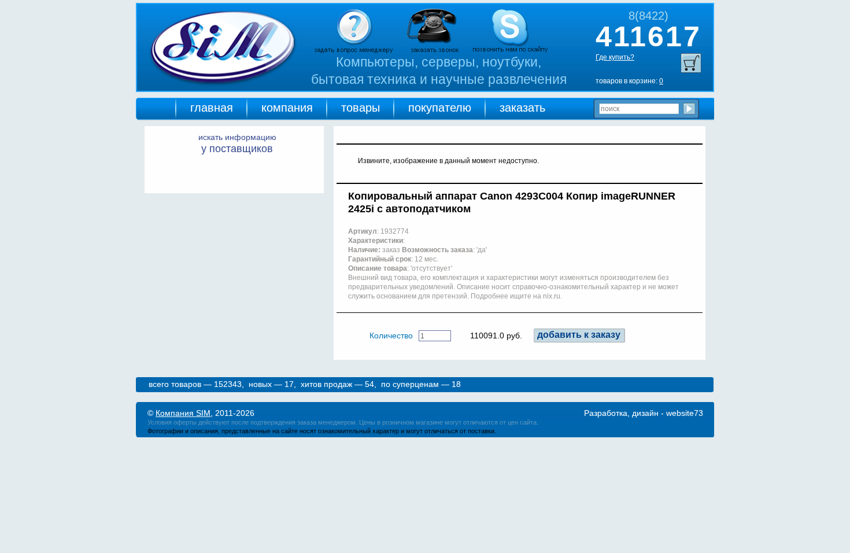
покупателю (439, 107)
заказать (522, 107)
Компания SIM (183, 413)
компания (287, 107)
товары (360, 107)
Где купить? (615, 57)
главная (211, 107)
